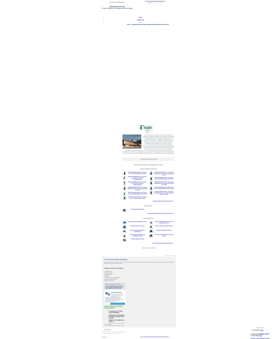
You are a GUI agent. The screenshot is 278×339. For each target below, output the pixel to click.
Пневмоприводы (108, 274)
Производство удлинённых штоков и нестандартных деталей (117, 317)
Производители (140, 19)
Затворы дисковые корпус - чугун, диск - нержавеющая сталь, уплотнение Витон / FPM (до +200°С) (164, 193)
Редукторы (106, 276)
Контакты (162, 1)
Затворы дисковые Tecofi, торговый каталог (163, 201)
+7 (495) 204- (254, 336)
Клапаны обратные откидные (137, 225)
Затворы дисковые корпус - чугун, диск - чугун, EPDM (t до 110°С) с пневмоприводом (137, 183)
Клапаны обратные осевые (137, 238)
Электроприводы (108, 271)
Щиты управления (108, 273)
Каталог (154, 1)
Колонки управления (109, 280)
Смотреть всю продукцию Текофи (149, 159)
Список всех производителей (149, 247)
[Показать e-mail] (255, 334)
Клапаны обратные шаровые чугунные (137, 221)
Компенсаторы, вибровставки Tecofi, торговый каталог (160, 213)
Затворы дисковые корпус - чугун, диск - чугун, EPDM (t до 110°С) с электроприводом (137, 178)
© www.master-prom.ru (170, 255)
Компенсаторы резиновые (137, 209)
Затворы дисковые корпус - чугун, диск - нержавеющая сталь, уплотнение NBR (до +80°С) (164, 173)
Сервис (154, 336)
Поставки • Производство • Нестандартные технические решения (117, 8)
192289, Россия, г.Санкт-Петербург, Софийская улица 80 (114, 331)
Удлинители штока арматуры (110, 279)
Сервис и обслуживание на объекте (116, 320)
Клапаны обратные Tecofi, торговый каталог (162, 243)
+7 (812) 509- (256, 330)
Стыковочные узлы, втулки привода (112, 277)
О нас (150, 1)
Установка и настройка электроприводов (116, 312)
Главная (140, 17)
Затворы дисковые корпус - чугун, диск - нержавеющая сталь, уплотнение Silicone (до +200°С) (164, 183)
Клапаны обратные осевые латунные (164, 225)
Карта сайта (166, 336)
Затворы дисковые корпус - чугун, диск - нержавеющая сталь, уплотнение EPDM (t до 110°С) (137, 188)
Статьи (158, 1)
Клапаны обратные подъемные (164, 230)
